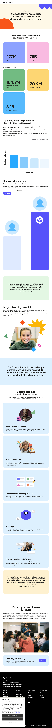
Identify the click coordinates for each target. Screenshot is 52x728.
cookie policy (18, 712)
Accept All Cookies (12, 715)
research (20, 190)
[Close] (23, 699)
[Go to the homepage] (10, 678)
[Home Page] (8, 2)
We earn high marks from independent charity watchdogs (30, 618)
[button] (48, 2)
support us (16, 686)
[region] (12, 712)
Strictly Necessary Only (12, 719)
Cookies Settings (12, 722)
